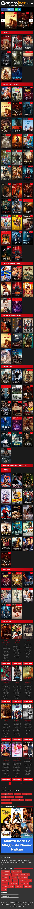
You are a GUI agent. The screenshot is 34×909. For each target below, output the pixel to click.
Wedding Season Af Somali (28, 600)
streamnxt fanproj (22, 877)
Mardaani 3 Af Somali (17, 162)
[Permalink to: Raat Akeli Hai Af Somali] (6, 289)
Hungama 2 (17, 720)
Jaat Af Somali (17, 48)
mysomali (28, 800)
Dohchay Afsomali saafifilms (28, 533)
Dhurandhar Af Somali (28, 115)
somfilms (6, 658)
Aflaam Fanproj (5, 647)
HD (2, 12)
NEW (9, 51)
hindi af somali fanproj (17, 800)
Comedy (15, 646)
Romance (6, 657)
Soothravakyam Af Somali (6, 47)
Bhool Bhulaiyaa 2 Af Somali (6, 616)
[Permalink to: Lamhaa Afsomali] (28, 512)
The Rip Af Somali (28, 211)
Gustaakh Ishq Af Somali (28, 162)
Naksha (6, 720)
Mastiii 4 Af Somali (6, 227)
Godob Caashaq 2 (6, 330)
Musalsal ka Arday (17, 330)
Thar (28, 640)
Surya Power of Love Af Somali (6, 99)
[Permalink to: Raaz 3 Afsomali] (17, 512)
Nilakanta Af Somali (17, 146)
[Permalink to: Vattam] (17, 673)
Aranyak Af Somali (28, 346)
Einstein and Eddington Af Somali (28, 428)
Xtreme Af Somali (5, 429)
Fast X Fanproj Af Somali (6, 413)
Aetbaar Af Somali (28, 549)
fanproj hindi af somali (7, 797)
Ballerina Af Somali (17, 310)
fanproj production (16, 871)
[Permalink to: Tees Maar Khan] (17, 631)
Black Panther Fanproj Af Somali (6, 460)
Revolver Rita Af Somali (28, 294)
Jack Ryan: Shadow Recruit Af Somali (17, 380)
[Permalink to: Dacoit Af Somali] (28, 222)
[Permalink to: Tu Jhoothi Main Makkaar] (17, 749)
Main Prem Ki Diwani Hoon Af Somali (17, 278)
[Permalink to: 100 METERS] (28, 749)
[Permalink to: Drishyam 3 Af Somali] (28, 238)
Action (4, 646)
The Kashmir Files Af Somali (17, 616)
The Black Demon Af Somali (17, 444)
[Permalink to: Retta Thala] (17, 190)
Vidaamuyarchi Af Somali (17, 63)
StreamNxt (5, 660)
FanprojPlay (6, 652)
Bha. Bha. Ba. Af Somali (17, 259)
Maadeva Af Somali (28, 279)
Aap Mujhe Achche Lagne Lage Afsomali (6, 278)
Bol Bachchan (6, 759)
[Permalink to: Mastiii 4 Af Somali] (6, 222)
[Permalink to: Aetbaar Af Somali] (28, 544)
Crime (19, 646)
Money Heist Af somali (17, 346)
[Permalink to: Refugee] (28, 711)
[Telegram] (19, 9)
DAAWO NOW (6, 663)
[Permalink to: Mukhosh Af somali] (6, 496)
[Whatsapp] (16, 9)
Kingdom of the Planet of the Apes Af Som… (6, 380)
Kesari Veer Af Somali (6, 79)
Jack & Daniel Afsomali (17, 533)
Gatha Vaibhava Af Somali (17, 177)
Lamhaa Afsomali (28, 517)
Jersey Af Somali (6, 600)
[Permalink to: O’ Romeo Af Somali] (23, 20)
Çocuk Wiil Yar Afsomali (28, 330)
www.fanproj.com (6, 803)
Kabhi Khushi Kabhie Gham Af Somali (6, 549)
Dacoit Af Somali (28, 227)
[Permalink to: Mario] (28, 173)
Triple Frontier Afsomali (17, 397)
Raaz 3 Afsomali (17, 517)
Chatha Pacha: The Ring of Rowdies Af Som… (28, 98)
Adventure (5, 724)
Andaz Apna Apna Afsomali (6, 486)
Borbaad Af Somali (28, 47)
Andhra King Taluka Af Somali (28, 63)
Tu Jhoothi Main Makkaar (17, 759)
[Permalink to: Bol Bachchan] (6, 749)
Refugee (28, 720)
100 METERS (28, 759)
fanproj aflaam (16, 648)
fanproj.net (16, 874)
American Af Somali (26, 200)
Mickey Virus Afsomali (17, 502)
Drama (26, 646)
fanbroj (4, 794)
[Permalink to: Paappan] (28, 673)
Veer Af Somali (6, 534)
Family (18, 764)
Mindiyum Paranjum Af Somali (6, 162)
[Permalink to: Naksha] (6, 711)
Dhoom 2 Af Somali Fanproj (28, 502)
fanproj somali (5, 871)
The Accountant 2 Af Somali (6, 397)
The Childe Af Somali (5, 445)
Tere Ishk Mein (6, 196)
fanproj (10, 794)
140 (21, 783)
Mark (28, 196)
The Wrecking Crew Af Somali (17, 99)
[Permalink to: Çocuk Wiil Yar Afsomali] (28, 325)
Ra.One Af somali (6, 517)
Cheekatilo (6, 212)
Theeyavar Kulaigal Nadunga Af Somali (6, 62)
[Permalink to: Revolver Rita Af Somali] (28, 289)
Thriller (28, 658)
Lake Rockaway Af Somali (17, 413)
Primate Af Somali (17, 130)
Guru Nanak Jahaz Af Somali (6, 177)
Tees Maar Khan (17, 641)
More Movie (6, 470)
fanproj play (19, 797)
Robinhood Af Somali (17, 79)
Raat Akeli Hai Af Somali (6, 294)
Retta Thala (17, 196)
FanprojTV (4, 654)
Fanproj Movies (7, 650)
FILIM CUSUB (29, 51)
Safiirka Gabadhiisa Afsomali (6, 361)
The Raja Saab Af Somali (28, 585)
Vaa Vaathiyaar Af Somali (17, 227)
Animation (27, 762)
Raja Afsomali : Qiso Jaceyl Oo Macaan (17, 485)
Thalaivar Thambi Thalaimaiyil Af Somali (6, 129)
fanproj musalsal (6, 874)
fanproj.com (17, 794)
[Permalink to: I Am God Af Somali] (11, 20)
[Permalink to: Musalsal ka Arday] (17, 325)
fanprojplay (5, 877)
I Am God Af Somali (6, 115)
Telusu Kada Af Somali (6, 310)
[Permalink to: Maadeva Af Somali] (28, 273)
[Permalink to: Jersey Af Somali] (6, 595)
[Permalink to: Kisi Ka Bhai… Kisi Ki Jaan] (6, 631)
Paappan (28, 682)
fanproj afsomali (27, 794)
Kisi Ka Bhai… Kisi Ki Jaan (6, 642)
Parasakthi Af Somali (6, 146)
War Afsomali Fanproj (17, 549)
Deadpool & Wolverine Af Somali (28, 413)
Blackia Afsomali (28, 486)
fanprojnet (13, 877)
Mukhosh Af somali (6, 502)
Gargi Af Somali (17, 601)
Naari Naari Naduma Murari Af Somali (28, 145)
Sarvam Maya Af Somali (28, 130)
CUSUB (30, 119)
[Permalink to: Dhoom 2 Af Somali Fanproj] (28, 496)
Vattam (17, 682)
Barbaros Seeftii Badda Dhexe (17, 361)
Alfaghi (19, 267)
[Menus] (31, 3)
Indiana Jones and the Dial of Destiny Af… (28, 381)
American (30, 370)
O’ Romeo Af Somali (17, 115)
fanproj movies (25, 874)
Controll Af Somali (17, 243)
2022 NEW (19, 604)
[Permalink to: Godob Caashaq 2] (6, 325)
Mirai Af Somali (17, 212)
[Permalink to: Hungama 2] (17, 711)
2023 (9, 449)
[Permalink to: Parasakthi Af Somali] (6, 141)
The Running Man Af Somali (6, 243)
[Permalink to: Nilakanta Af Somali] (17, 141)
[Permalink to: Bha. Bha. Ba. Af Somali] (17, 254)
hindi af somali (7, 654)
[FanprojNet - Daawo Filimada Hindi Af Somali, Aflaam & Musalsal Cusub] (13, 3)
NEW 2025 (19, 573)
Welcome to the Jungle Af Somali (17, 584)
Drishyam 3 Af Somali (28, 243)
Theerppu (6, 682)
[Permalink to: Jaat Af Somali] (17, 42)
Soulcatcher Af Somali (28, 445)
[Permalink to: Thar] (28, 631)
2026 (31, 231)
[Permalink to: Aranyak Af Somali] (28, 341)
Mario (28, 180)
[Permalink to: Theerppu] (6, 673)
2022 (31, 589)
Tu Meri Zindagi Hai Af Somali (6, 259)
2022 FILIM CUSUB (6, 589)
